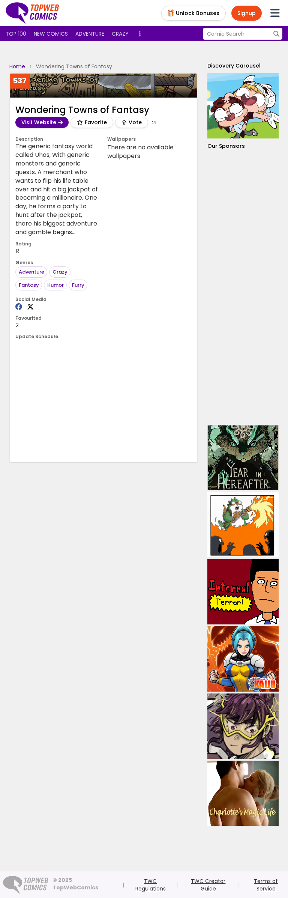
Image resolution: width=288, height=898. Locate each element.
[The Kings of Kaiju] (243, 659)
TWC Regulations (150, 884)
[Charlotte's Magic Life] (243, 793)
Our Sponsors (226, 146)
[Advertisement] (243, 287)
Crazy (120, 34)
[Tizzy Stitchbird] (243, 105)
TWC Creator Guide (208, 884)
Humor (55, 285)
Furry (78, 285)
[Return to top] (33, 13)
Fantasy (29, 285)
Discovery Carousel (234, 65)
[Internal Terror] (243, 591)
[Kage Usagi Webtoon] (243, 524)
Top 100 (16, 34)
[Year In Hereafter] (243, 457)
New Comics (51, 34)
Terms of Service (266, 884)
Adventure (89, 34)
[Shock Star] (243, 726)
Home (17, 66)
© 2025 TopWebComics (75, 883)
